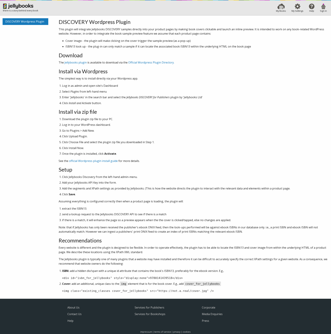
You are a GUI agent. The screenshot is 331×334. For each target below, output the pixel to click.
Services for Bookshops (150, 314)
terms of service (162, 331)
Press (205, 321)
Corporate (208, 307)
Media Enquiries (212, 314)
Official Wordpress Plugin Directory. (151, 62)
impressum (146, 331)
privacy (176, 331)
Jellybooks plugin (75, 62)
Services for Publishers (149, 307)
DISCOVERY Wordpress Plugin (24, 21)
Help (70, 321)
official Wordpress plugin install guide (93, 161)
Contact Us (74, 314)
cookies (187, 331)
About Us (73, 307)
